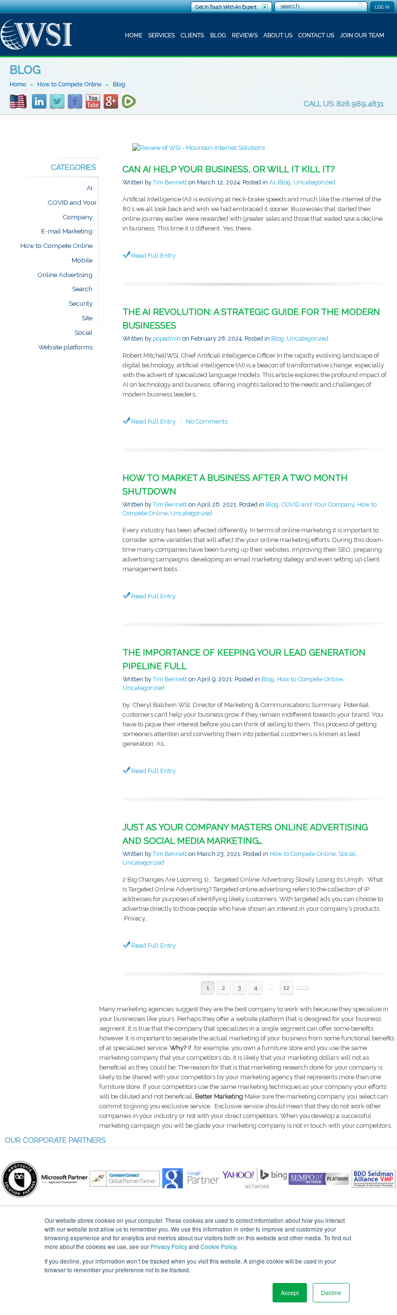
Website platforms (65, 347)
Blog (218, 35)
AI (272, 182)
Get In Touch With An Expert (226, 7)
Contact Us (316, 35)
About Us (277, 35)
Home (133, 35)
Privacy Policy (169, 1246)
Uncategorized (314, 182)
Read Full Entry (153, 255)
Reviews (245, 35)
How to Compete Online (69, 84)
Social (347, 853)
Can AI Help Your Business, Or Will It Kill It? (228, 169)
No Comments (207, 421)
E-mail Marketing (66, 231)
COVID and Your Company (317, 504)
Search (82, 289)
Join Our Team (362, 35)
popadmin (167, 338)
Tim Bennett (170, 182)
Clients (192, 35)
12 (286, 987)
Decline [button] (331, 1292)
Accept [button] (290, 1292)
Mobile (82, 260)
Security (80, 304)
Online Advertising (64, 275)
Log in (382, 7)
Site (87, 318)
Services (161, 35)
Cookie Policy (218, 1246)
